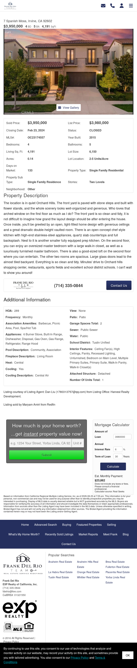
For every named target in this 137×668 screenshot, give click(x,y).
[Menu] (131, 5)
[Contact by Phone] (112, 5)
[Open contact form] (103, 5)
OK (128, 655)
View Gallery (71, 107)
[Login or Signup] (122, 5)
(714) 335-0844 (68, 285)
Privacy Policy (11, 641)
